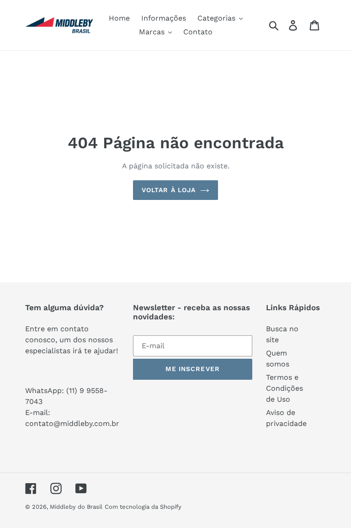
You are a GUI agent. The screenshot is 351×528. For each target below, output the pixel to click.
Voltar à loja (169, 190)
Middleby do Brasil (76, 506)
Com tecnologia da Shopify (143, 506)
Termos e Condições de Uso (284, 388)
